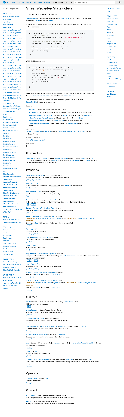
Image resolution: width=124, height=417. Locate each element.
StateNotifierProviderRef (12, 188)
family (28, 401)
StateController (8, 174)
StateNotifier (7, 179)
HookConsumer (8, 128)
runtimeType (30, 264)
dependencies (31, 192)
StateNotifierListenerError (12, 270)
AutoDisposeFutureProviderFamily (15, 41)
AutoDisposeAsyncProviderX (13, 283)
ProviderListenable (9, 152)
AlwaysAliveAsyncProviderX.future (41, 118)
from (27, 200)
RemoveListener (8, 252)
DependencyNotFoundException (14, 265)
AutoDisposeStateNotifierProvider (15, 65)
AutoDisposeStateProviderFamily (14, 79)
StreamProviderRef (61, 158)
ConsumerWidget (9, 111)
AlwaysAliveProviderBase (67, 132)
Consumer (6, 101)
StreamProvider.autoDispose (40, 96)
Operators (112, 84)
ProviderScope (8, 166)
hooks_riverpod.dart (44, 2)
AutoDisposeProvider (10, 46)
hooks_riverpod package (15, 2)
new (108, 11)
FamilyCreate (7, 238)
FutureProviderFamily (10, 122)
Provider (32, 110)
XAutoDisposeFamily (10, 286)
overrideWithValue (32, 335)
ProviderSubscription (10, 169)
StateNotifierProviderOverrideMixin (15, 222)
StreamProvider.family (36, 121)
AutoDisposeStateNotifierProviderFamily (17, 68)
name (28, 245)
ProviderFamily (8, 150)
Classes (7, 14)
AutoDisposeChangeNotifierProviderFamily (17, 33)
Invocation (40, 318)
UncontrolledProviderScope (12, 209)
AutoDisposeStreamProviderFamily (15, 87)
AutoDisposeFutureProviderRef (14, 44)
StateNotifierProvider (10, 182)
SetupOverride (8, 254)
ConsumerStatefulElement (12, 106)
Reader (5, 249)
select (28, 343)
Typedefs (7, 227)
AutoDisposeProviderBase (12, 49)
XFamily (6, 288)
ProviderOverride (9, 160)
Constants (112, 91)
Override (83, 326)
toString (28, 351)
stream (28, 272)
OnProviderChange (9, 243)
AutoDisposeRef (9, 63)
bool (90, 359)
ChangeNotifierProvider (11, 92)
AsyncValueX (7, 280)
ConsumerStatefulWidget (12, 109)
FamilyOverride (8, 117)
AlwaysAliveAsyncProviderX (35, 140)
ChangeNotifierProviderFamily (13, 95)
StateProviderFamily (10, 196)
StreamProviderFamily (10, 204)
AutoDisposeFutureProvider (12, 38)
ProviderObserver (9, 158)
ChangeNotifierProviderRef (12, 98)
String (83, 158)
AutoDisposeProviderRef (11, 60)
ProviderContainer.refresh (67, 256)
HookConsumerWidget (11, 131)
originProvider (31, 254)
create (28, 302)
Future (51, 21)
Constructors (114, 9)
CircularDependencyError (11, 262)
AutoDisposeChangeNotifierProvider (15, 30)
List (92, 158)
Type (38, 264)
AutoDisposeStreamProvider (13, 84)
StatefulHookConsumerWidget (13, 177)
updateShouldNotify (33, 359)
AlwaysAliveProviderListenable (83, 343)
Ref (4, 171)
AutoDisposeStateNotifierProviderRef (16, 71)
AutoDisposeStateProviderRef (13, 82)
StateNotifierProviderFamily (12, 185)
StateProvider (8, 190)
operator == (30, 378)
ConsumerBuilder (9, 230)
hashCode (29, 229)
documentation (31, 2)
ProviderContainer (9, 141)
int (36, 229)
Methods (111, 57)
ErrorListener (7, 235)
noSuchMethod (31, 318)
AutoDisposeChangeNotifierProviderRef (16, 35)
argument (29, 183)
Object (28, 132)
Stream (37, 21)
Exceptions (8, 259)
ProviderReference (9, 246)
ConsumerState (8, 103)
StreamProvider (31, 18)
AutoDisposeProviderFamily (12, 57)
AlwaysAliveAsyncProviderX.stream (41, 115)
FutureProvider (64, 18)
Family (54, 160)
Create (40, 158)
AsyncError (7, 22)
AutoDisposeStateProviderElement (15, 76)
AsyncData (7, 19)
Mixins (6, 217)
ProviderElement (9, 144)
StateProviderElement (11, 193)
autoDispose (30, 395)
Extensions (8, 275)
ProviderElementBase (10, 147)
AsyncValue (88, 115)
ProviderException (9, 267)
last (27, 237)
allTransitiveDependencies (35, 175)
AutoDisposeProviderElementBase (15, 54)
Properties (112, 16)
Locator (6, 241)
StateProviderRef (9, 198)
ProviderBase (37, 132)
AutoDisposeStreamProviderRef (14, 90)
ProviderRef (7, 163)
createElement (31, 310)
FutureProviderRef (9, 125)
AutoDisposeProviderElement (13, 52)
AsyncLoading (8, 25)
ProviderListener (9, 155)
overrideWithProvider (33, 326)
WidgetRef (7, 212)
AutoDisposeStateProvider (12, 73)
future (28, 208)
